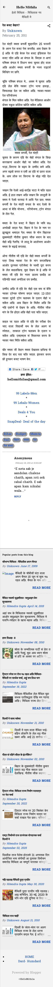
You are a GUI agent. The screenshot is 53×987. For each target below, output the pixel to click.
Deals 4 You (26, 412)
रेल (35, 440)
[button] (49, 26)
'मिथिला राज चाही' (10, 915)
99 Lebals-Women (26, 403)
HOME (29, 957)
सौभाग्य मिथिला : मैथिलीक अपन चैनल (19, 561)
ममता (26, 440)
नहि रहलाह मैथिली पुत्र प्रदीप (16, 879)
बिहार (16, 440)
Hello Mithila (26, 7)
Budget (21, 434)
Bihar (8, 434)
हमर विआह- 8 (8, 637)
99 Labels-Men (26, 394)
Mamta (35, 434)
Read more (41, 588)
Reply (17, 496)
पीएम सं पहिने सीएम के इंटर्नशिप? (17, 754)
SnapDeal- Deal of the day (26, 422)
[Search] (49, 8)
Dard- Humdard (29, 961)
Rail (6, 440)
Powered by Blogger (26, 973)
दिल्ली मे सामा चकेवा (11, 718)
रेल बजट (8, 446)
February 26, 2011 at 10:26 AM (28, 463)
